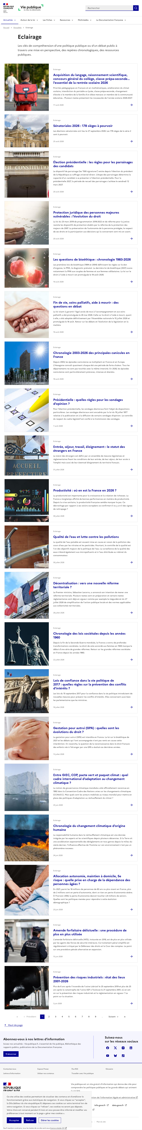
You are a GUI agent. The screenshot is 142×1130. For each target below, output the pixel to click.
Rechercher (136, 8)
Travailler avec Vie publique (83, 1073)
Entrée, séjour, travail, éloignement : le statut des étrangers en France (89, 449)
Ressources (65, 20)
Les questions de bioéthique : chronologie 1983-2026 (92, 259)
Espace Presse (43, 1069)
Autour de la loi (28, 20)
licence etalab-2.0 (57, 1128)
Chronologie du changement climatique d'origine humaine (89, 828)
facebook (107, 1048)
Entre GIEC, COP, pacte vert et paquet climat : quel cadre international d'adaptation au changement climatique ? (90, 779)
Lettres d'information (11, 1073)
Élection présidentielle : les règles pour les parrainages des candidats (93, 164)
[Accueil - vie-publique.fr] (30, 8)
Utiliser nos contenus (45, 1073)
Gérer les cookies (50, 1120)
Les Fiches (47, 20)
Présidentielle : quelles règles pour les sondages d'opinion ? (88, 402)
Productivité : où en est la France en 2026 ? (84, 490)
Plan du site (101, 1122)
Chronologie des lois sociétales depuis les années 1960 (89, 635)
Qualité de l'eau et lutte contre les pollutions (86, 537)
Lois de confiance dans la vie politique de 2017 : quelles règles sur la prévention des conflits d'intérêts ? (89, 684)
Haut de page (15, 1025)
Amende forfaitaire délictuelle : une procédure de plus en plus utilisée (90, 932)
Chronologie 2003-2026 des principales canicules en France (91, 355)
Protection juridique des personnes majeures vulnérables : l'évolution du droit (86, 214)
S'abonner (11, 1054)
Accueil (6, 27)
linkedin (131, 1048)
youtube (107, 1055)
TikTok (123, 1055)
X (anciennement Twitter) (115, 1048)
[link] (17, 1017)
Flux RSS (75, 1069)
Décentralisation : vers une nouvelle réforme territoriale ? (86, 585)
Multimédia (83, 20)
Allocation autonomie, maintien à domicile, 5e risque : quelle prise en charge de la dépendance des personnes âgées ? (91, 880)
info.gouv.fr (100, 1105)
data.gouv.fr (118, 1105)
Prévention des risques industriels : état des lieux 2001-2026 (89, 979)
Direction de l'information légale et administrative (111, 1097)
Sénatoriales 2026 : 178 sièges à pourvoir (83, 126)
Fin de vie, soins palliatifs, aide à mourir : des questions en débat (86, 304)
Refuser (30, 1120)
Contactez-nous (9, 1069)
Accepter (14, 1120)
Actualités (8, 20)
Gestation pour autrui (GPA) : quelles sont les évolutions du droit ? (86, 730)
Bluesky (115, 1055)
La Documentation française (109, 20)
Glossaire (109, 1069)
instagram (123, 1048)
